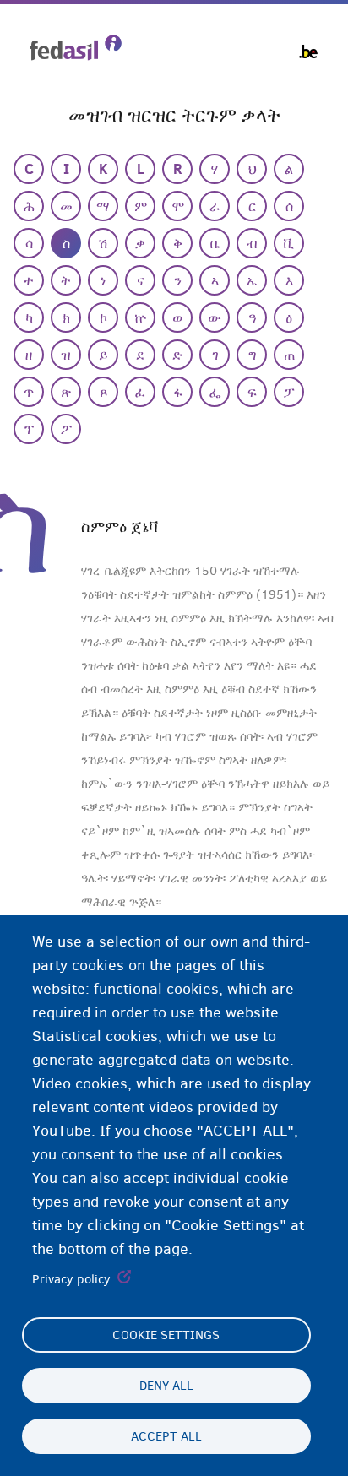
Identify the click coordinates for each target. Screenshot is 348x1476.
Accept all (166, 1436)
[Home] (76, 48)
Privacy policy (71, 1279)
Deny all (166, 1385)
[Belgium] (308, 51)
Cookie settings (166, 1335)
